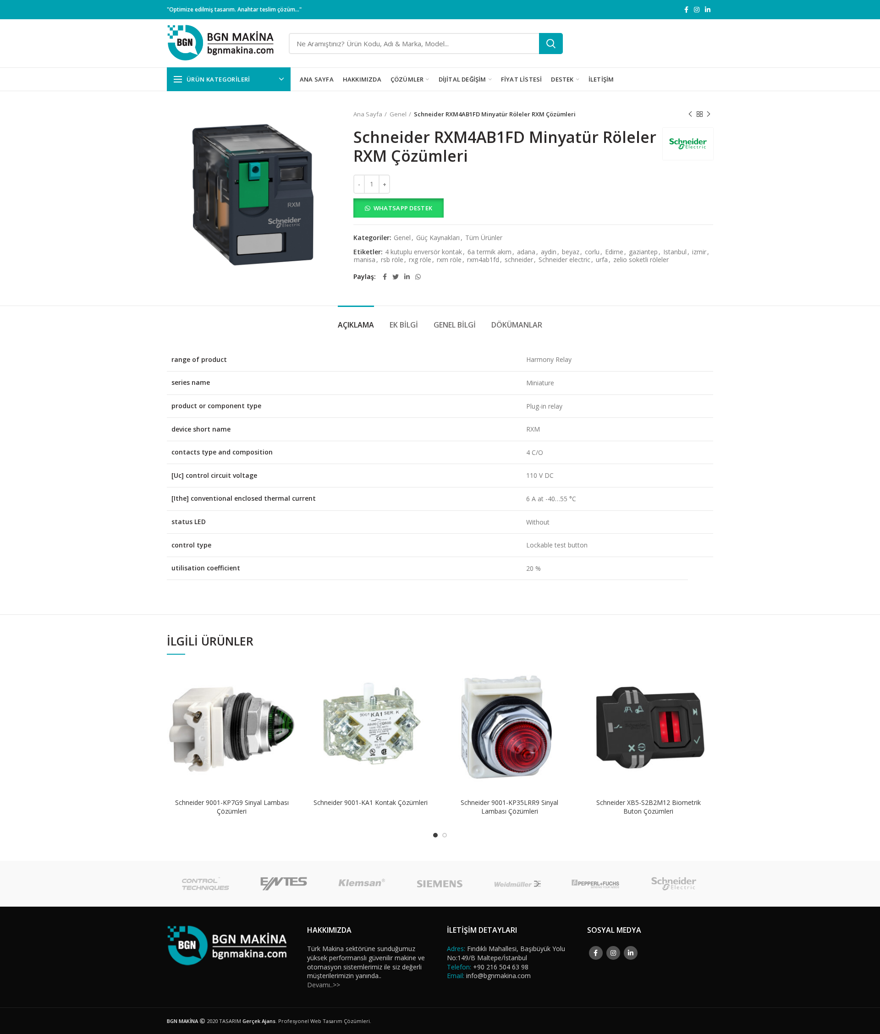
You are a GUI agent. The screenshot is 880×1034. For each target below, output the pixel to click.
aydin (548, 252)
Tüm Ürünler (483, 238)
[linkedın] (707, 10)
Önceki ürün (690, 114)
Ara (551, 43)
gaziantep (643, 252)
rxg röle (420, 260)
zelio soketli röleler (641, 260)
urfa (602, 260)
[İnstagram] (696, 10)
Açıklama (356, 325)
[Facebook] (686, 10)
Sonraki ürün (708, 114)
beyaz (570, 252)
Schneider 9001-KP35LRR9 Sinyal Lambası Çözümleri (509, 807)
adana (526, 252)
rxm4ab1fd (483, 260)
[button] (533, 208)
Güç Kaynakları (438, 238)
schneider (519, 260)
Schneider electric (564, 260)
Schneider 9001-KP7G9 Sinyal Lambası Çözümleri (232, 807)
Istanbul (675, 252)
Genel (398, 114)
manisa (364, 260)
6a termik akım (490, 252)
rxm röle (449, 260)
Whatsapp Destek (403, 208)
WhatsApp (289, 679)
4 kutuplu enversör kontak (423, 252)
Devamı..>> (323, 984)
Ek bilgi (404, 325)
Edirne (614, 252)
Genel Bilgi (455, 325)
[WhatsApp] (418, 277)
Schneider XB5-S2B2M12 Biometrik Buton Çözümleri (648, 807)
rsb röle (392, 260)
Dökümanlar (516, 325)
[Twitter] (396, 277)
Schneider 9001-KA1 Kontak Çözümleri (371, 803)
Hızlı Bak (289, 699)
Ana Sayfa (367, 114)
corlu (592, 252)
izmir (699, 252)
